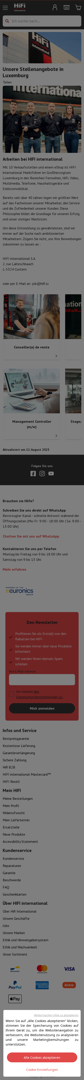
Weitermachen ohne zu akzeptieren (56, 1015)
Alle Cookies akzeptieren (42, 1057)
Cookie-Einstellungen (42, 1069)
